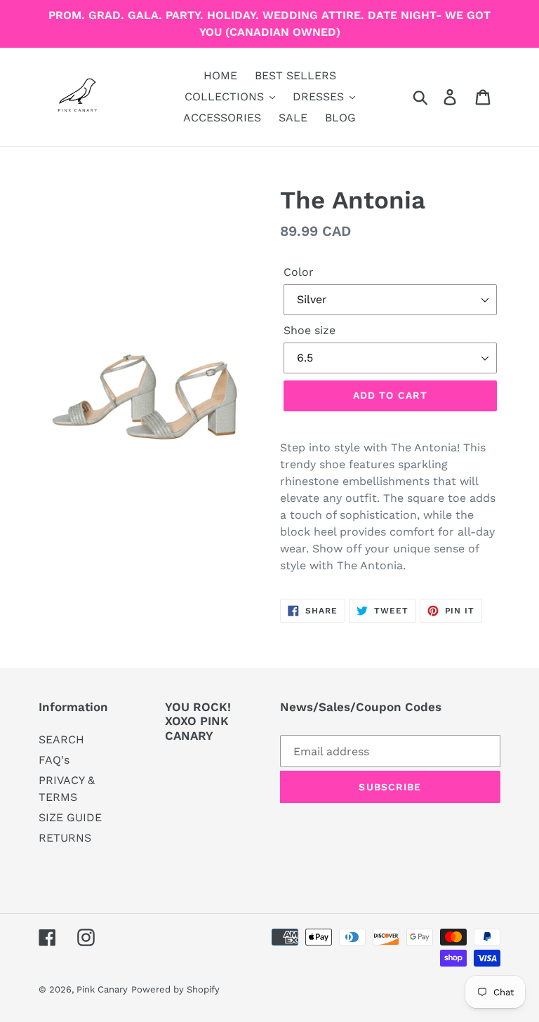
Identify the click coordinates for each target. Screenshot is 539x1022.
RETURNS (65, 837)
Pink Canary (102, 989)
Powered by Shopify (175, 989)
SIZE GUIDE (70, 817)
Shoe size (309, 330)
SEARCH (61, 739)
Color (299, 272)
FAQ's (54, 759)
